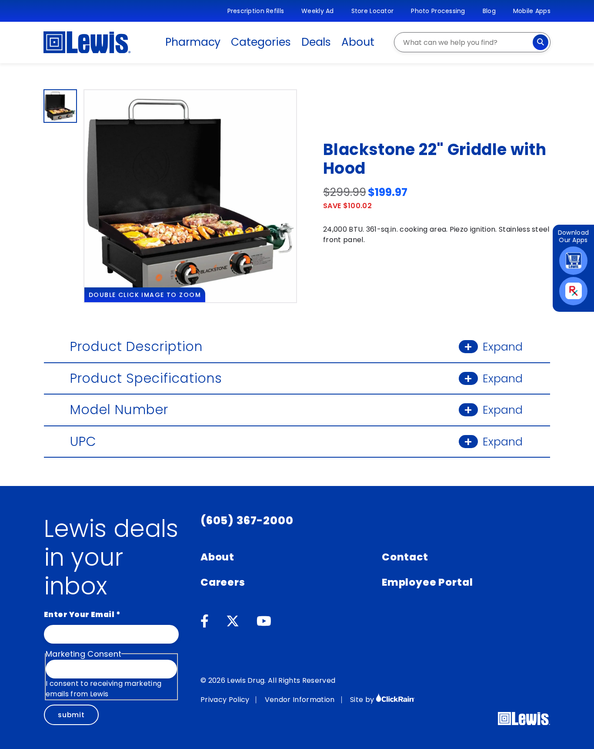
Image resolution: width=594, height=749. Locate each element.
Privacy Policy (224, 700)
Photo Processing (438, 11)
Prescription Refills (255, 11)
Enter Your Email (82, 614)
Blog (489, 11)
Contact (405, 557)
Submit (71, 715)
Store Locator (372, 11)
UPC (296, 441)
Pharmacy (192, 42)
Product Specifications (296, 378)
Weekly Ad (317, 11)
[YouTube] (264, 621)
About (357, 42)
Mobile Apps (532, 11)
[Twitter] (232, 621)
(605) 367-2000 (247, 520)
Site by (363, 700)
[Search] (540, 42)
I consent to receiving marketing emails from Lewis (103, 688)
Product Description (296, 346)
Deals (316, 42)
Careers (222, 582)
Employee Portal (427, 582)
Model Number (296, 409)
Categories (260, 42)
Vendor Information (300, 700)
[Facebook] (204, 621)
